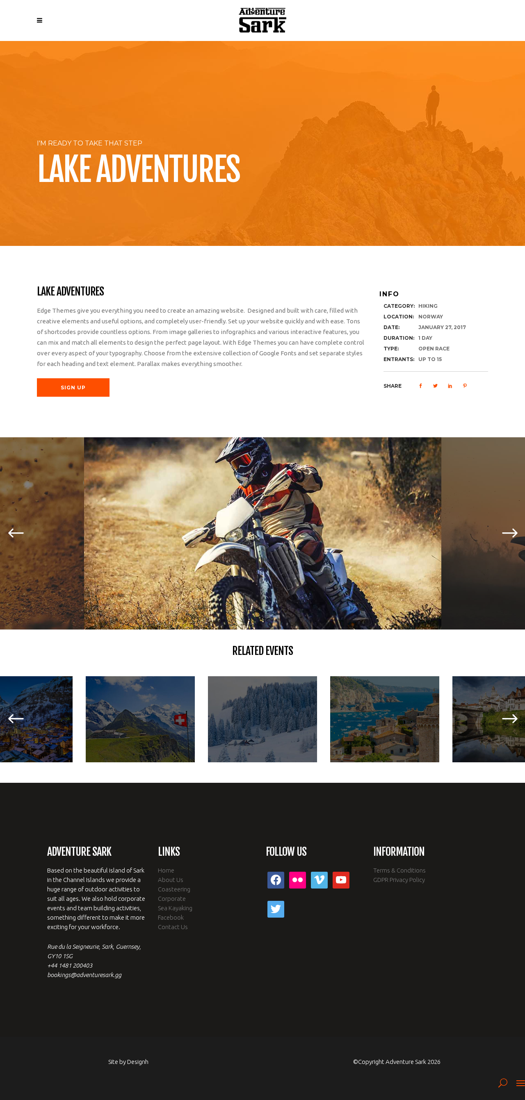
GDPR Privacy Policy (399, 879)
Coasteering (174, 889)
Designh (137, 1061)
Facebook (171, 917)
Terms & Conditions (399, 870)
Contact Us (173, 926)
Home (166, 870)
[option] (262, 533)
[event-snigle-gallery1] (262, 533)
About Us (170, 879)
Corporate (172, 898)
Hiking (428, 306)
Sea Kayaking (175, 908)
